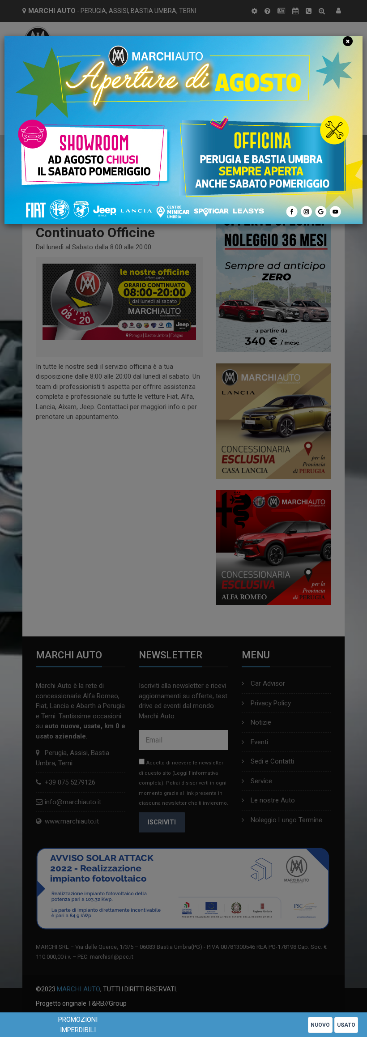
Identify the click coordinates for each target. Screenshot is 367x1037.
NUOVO (320, 1025)
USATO (346, 1025)
